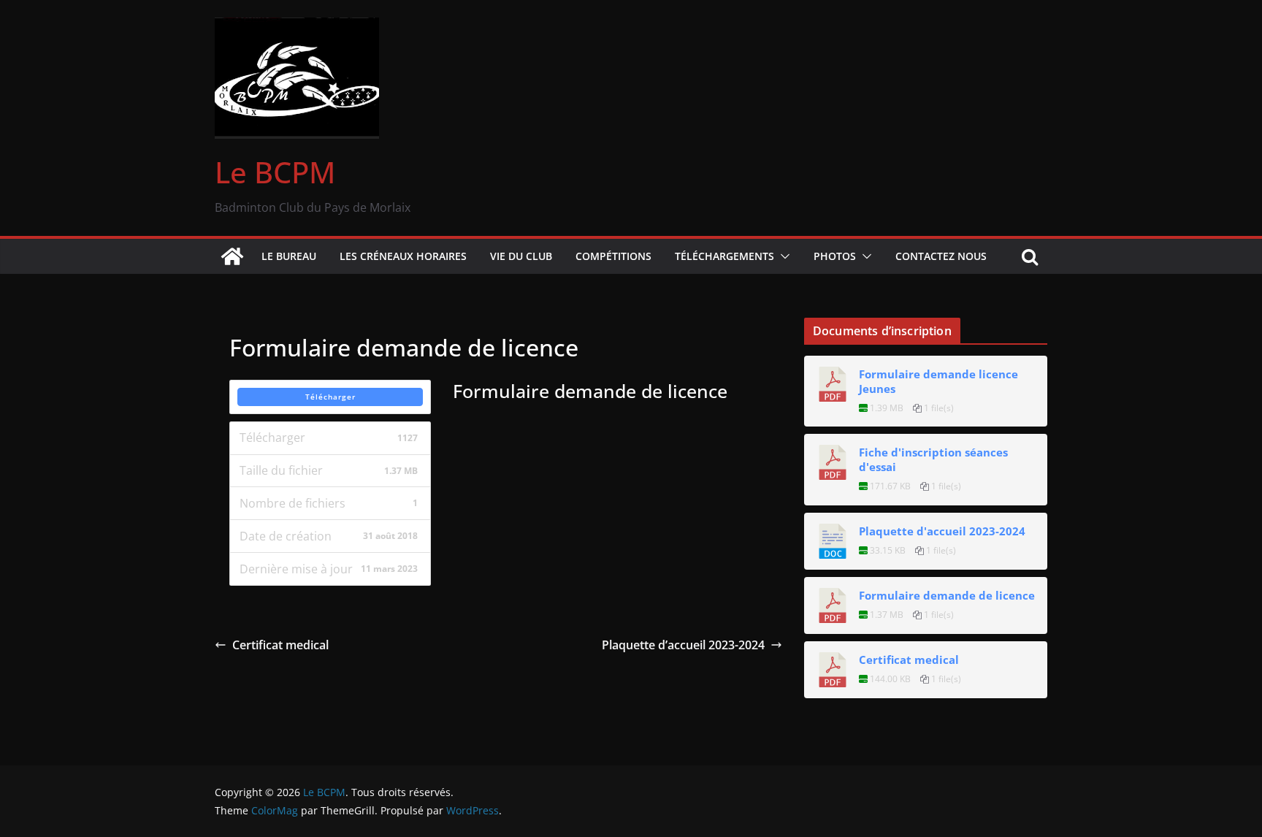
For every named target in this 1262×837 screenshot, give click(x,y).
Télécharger (330, 396)
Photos (835, 256)
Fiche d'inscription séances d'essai (933, 459)
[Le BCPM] (232, 256)
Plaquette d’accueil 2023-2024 (683, 645)
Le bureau (288, 256)
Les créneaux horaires (403, 256)
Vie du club (521, 256)
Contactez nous (941, 256)
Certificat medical (280, 645)
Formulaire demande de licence (947, 595)
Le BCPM (275, 172)
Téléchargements (724, 256)
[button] (782, 256)
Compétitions (613, 256)
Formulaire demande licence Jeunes (938, 381)
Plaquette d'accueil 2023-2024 (942, 531)
